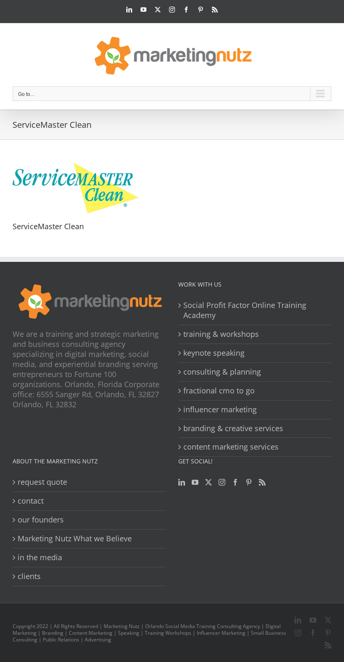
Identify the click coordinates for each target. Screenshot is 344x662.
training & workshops (221, 334)
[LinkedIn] (181, 482)
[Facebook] (235, 482)
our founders (41, 520)
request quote (42, 482)
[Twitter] (208, 482)
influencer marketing (220, 409)
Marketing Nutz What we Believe (75, 538)
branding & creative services (233, 428)
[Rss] (262, 482)
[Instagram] (222, 482)
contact (31, 501)
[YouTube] (195, 482)
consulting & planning (222, 372)
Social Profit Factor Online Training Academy (244, 310)
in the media (40, 557)
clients (29, 576)
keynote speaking (214, 353)
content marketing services (231, 447)
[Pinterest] (248, 482)
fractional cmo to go (219, 391)
